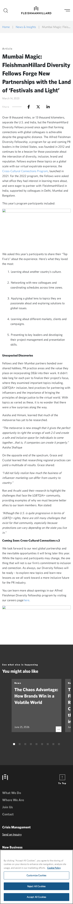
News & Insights (26, 27)
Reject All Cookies (36, 886)
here (26, 600)
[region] (36, 877)
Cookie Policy (54, 867)
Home (6, 27)
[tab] (14, 744)
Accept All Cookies (36, 897)
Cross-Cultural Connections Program (25, 171)
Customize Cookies (36, 875)
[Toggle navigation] (67, 10)
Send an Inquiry (12, 834)
